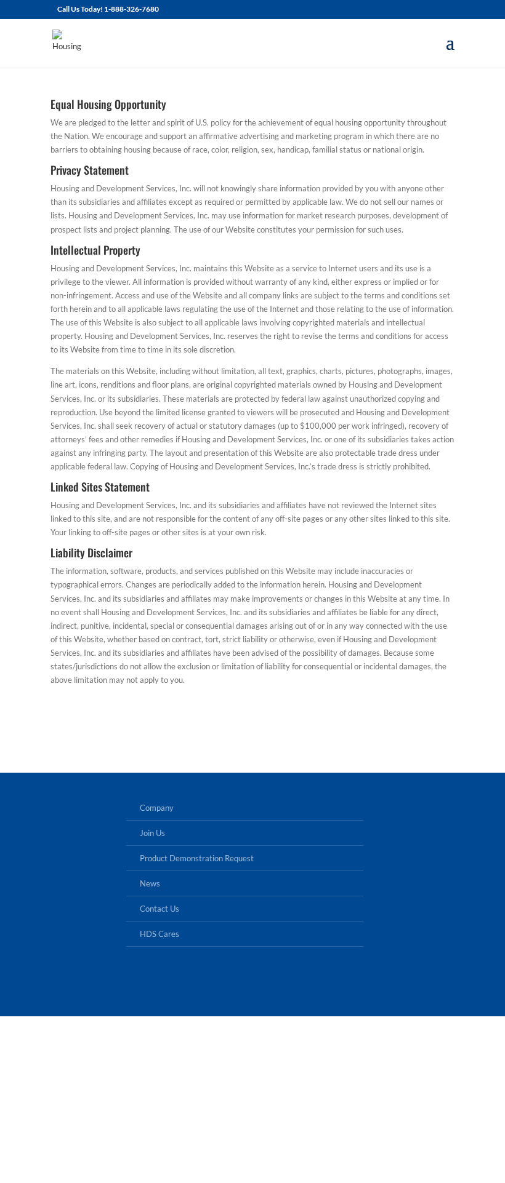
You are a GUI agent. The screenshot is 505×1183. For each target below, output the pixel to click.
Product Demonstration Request (197, 858)
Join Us (152, 833)
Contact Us (159, 909)
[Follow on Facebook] (210, 981)
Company (157, 808)
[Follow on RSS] (294, 981)
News (150, 883)
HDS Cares (159, 934)
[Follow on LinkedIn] (252, 981)
